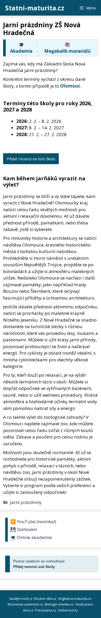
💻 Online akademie (31, 537)
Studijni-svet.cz (21, 598)
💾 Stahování (23, 529)
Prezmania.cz (46, 610)
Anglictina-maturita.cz (75, 598)
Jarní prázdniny (26, 502)
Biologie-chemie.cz (60, 604)
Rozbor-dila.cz (45, 598)
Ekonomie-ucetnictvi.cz (26, 604)
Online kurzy (68, 610)
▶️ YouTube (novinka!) (33, 521)
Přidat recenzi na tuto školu (31, 158)
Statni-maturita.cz (34, 7)
